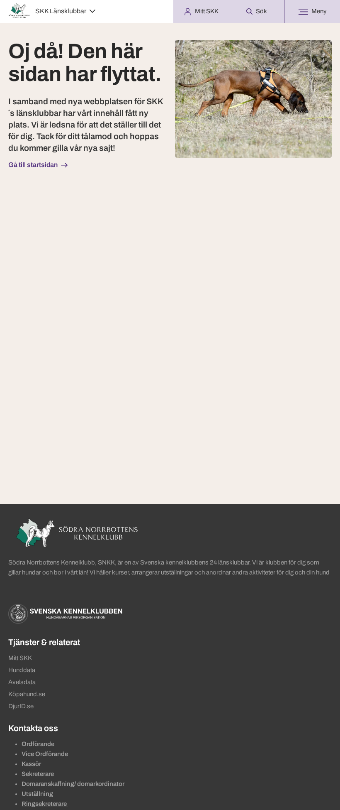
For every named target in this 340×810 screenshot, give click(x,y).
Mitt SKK (20, 658)
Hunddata (21, 670)
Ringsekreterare (45, 803)
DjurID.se (21, 706)
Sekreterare (38, 774)
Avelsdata (22, 682)
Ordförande (38, 744)
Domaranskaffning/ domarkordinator (73, 784)
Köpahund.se (26, 694)
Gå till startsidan (33, 164)
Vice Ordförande (45, 754)
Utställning (37, 793)
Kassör (31, 764)
